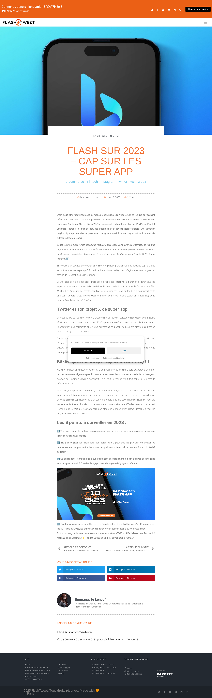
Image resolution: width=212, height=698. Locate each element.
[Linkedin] (174, 10)
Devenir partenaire (136, 659)
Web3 (142, 181)
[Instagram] (180, 10)
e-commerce (75, 181)
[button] (81, 569)
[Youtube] (163, 10)
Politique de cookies (94, 358)
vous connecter (85, 639)
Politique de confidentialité (113, 358)
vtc (132, 181)
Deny (123, 350)
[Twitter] (152, 10)
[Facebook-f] (158, 10)
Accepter (88, 350)
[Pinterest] (169, 10)
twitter (122, 181)
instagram (108, 181)
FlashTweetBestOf (106, 136)
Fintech (92, 181)
